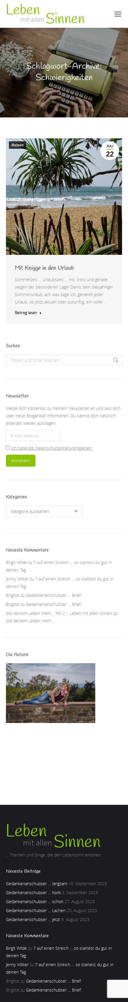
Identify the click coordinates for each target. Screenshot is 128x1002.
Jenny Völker (17, 579)
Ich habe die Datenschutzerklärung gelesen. (52, 448)
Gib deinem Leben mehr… (30, 620)
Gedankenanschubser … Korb (33, 892)
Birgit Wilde (16, 562)
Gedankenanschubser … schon (34, 901)
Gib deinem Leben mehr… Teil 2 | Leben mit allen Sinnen (59, 613)
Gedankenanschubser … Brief (53, 595)
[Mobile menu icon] (118, 14)
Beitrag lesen (26, 312)
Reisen (18, 145)
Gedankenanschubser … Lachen (35, 910)
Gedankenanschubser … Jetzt (33, 919)
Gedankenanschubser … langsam (36, 883)
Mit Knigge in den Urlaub (44, 268)
